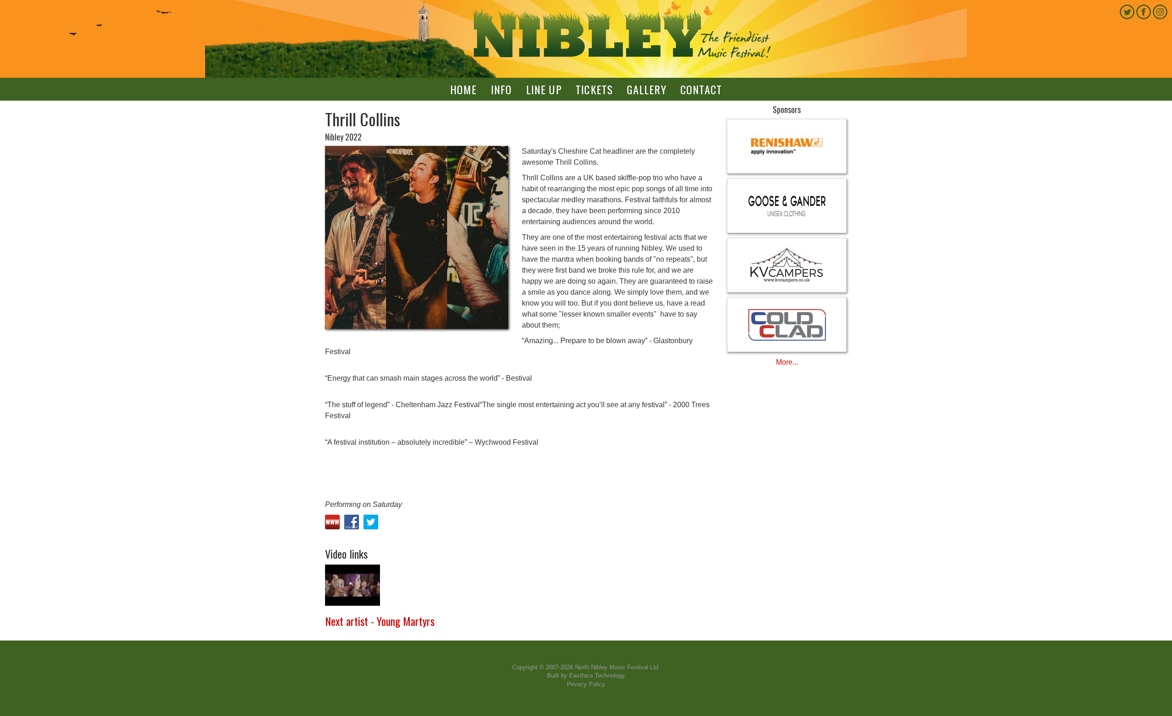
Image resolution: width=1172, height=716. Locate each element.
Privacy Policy (586, 684)
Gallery (646, 89)
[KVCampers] (787, 265)
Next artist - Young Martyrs (379, 621)
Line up (544, 89)
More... (787, 362)
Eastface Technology (597, 675)
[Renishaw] (787, 146)
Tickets (594, 89)
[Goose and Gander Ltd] (787, 205)
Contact (701, 89)
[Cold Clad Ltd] (787, 324)
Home (463, 89)
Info (501, 89)
